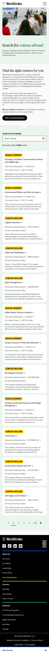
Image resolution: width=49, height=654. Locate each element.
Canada (5, 629)
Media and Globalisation (14, 252)
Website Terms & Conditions (18, 640)
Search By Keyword (11, 134)
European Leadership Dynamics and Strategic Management (23, 404)
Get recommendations (14, 118)
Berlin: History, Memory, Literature (18, 312)
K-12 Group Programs (10, 610)
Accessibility (30, 645)
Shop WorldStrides (9, 577)
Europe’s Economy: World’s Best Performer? (22, 343)
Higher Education (9, 620)
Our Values (6, 563)
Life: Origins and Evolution (15, 496)
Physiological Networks (14, 373)
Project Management (13, 282)
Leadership (6, 568)
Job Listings (7, 594)
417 (36, 524)
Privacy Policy (37, 640)
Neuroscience (10, 436)
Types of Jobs (7, 599)
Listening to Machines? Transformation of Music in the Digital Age (24, 160)
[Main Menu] (45, 4)
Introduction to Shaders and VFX (18, 466)
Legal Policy (18, 645)
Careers (5, 584)
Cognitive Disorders (12, 222)
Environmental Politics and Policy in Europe (22, 192)
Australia (5, 624)
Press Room (7, 573)
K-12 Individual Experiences (13, 615)
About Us (6, 554)
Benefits (5, 589)
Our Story (6, 559)
